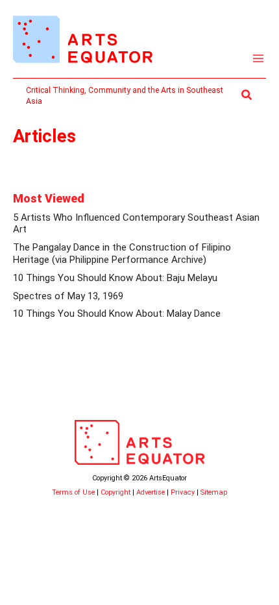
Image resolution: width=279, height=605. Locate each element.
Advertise (150, 492)
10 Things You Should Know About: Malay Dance (117, 313)
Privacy (183, 492)
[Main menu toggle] (259, 59)
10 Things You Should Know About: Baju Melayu (115, 278)
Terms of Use (73, 492)
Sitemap (213, 492)
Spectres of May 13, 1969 (68, 296)
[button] (247, 95)
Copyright (115, 492)
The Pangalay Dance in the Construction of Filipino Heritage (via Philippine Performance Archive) (122, 253)
